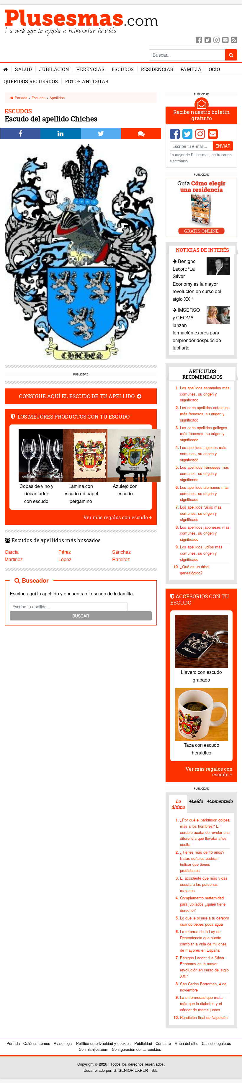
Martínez (14, 559)
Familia (191, 69)
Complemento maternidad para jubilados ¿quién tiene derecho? (202, 904)
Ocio (214, 69)
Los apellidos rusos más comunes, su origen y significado (201, 513)
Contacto (163, 1043)
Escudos (123, 69)
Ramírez (121, 559)
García (12, 551)
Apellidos (57, 97)
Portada (20, 97)
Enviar (222, 146)
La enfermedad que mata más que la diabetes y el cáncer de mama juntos (201, 1003)
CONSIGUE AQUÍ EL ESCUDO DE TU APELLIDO (77, 396)
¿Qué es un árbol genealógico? (194, 570)
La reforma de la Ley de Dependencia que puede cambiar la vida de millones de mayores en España (203, 941)
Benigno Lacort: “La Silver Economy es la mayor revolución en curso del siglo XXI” (204, 967)
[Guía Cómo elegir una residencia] (201, 206)
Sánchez (121, 551)
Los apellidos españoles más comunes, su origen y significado (205, 394)
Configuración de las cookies (136, 1049)
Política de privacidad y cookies (103, 1043)
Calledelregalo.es (216, 1043)
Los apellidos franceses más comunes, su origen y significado (204, 473)
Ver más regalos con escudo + (117, 517)
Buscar (80, 616)
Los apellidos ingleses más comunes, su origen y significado (203, 454)
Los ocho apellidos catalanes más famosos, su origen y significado (205, 414)
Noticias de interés (202, 250)
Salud (23, 69)
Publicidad (143, 1043)
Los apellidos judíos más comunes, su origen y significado (201, 553)
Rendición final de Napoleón (204, 1017)
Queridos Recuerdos (31, 81)
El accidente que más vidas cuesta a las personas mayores (204, 884)
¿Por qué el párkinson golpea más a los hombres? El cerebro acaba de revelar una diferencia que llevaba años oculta (205, 832)
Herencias (90, 69)
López (64, 559)
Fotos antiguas (86, 81)
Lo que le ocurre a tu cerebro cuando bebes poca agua (204, 921)
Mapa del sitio (186, 1043)
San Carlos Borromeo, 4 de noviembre (203, 987)
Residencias (157, 69)
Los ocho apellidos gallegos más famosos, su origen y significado (203, 434)
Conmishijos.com (93, 1049)
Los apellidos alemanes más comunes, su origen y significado (204, 493)
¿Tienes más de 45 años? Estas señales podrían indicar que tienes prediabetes (202, 861)
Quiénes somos (36, 1043)
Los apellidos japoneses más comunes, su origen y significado (205, 533)
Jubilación (54, 69)
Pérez (64, 551)
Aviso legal (63, 1043)
